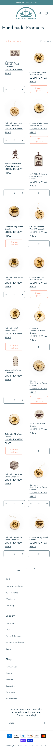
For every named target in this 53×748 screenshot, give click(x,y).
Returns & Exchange (15, 642)
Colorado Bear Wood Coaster (14, 278)
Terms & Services (13, 636)
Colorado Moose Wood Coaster (37, 278)
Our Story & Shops (14, 586)
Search (9, 648)
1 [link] (19, 568)
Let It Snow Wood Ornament (37, 424)
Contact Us (11, 623)
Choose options (39, 89)
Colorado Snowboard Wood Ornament (37, 330)
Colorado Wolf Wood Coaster (11, 329)
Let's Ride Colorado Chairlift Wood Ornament (38, 176)
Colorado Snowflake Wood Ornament (13, 538)
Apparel (9, 673)
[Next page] (34, 569)
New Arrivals (12, 666)
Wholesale (10, 599)
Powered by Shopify (39, 746)
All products (11, 698)
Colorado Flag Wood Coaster (14, 228)
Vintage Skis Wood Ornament (13, 371)
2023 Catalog (12, 592)
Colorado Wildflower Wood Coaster (39, 124)
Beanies (9, 679)
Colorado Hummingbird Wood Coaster (38, 383)
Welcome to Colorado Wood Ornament (12, 64)
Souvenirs (10, 685)
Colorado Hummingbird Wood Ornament (38, 487)
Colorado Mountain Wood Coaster (38, 73)
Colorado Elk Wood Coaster (13, 435)
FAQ (8, 629)
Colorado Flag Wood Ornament (39, 538)
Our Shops (10, 605)
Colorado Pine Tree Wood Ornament (13, 475)
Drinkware (10, 692)
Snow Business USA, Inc (22, 746)
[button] (6, 13)
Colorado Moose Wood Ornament (37, 228)
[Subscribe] (44, 723)
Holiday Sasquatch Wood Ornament (13, 164)
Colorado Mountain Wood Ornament (13, 124)
